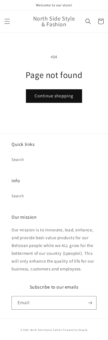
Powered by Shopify (75, 329)
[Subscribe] (90, 303)
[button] (7, 21)
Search (18, 159)
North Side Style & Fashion (46, 329)
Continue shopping (54, 96)
